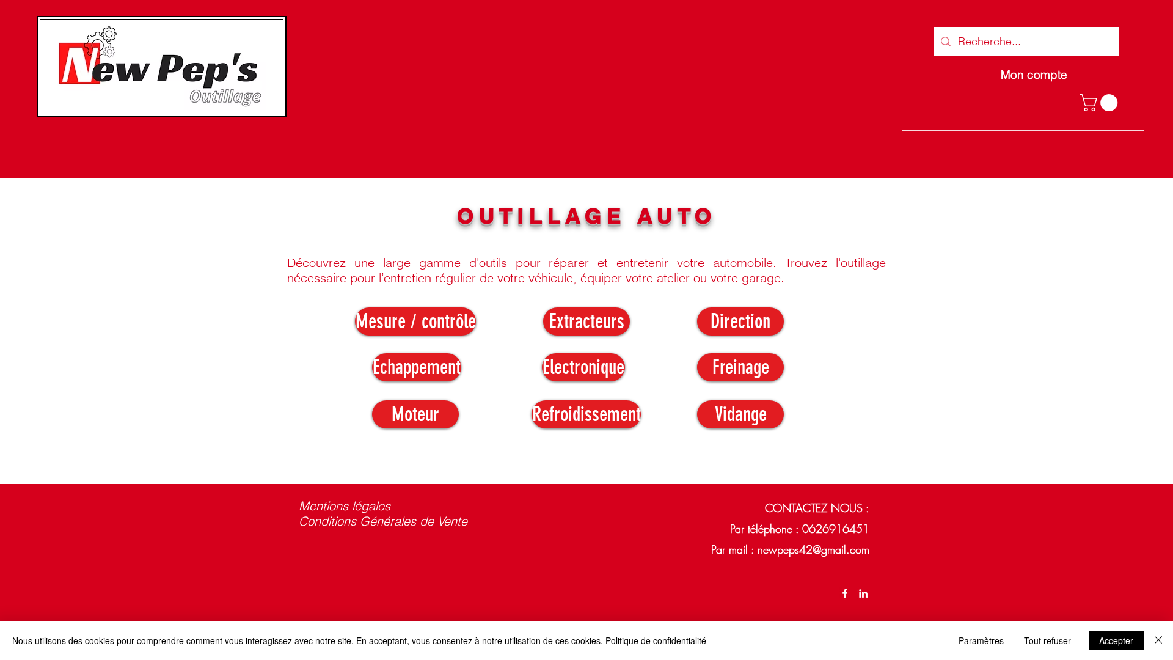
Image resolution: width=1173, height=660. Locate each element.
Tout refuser (1047, 640)
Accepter (1116, 640)
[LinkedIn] (863, 593)
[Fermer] (1158, 640)
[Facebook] (845, 593)
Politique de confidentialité (655, 640)
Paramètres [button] (981, 640)
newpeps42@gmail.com (813, 549)
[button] (1101, 102)
